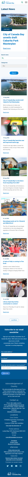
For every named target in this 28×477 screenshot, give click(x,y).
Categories (4, 62)
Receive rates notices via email (14, 458)
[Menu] (26, 2)
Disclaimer (14, 440)
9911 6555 (14, 403)
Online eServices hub (14, 450)
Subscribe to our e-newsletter (14, 460)
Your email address (7, 352)
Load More (14, 320)
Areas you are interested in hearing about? (13, 365)
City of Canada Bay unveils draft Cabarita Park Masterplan (13, 101)
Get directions (15, 425)
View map (8, 425)
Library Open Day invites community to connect (10, 303)
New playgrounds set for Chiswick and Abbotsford (14, 222)
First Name (4, 358)
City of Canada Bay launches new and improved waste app (13, 141)
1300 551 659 (15, 408)
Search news (5, 55)
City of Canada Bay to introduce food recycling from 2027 (13, 182)
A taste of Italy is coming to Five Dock (13, 262)
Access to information (14, 444)
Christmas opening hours (14, 412)
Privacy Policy (14, 442)
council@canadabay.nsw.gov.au (15, 405)
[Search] (22, 2)
